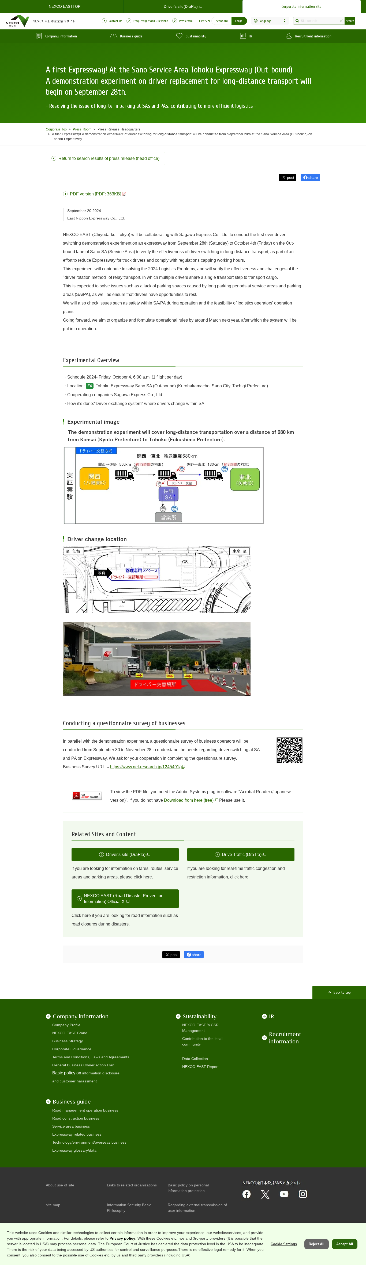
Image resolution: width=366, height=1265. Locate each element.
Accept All (344, 1244)
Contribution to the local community (202, 1041)
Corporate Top (56, 129)
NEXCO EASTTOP (64, 6)
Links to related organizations (132, 1185)
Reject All (316, 1244)
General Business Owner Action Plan (83, 1065)
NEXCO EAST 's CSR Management (200, 1028)
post (290, 177)
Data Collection (195, 1058)
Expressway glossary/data (74, 1150)
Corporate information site (302, 6)
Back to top (342, 992)
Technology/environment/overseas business (89, 1142)
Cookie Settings (284, 1244)
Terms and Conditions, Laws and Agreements (90, 1057)
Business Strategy (67, 1041)
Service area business (71, 1126)
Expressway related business (77, 1134)
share (313, 177)
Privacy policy (122, 1238)
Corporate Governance (71, 1049)
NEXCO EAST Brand (69, 1033)
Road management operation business (85, 1110)
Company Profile (66, 1025)
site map (53, 1205)
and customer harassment (74, 1081)
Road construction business (75, 1118)
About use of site (60, 1185)
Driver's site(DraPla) (181, 6)
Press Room (82, 129)
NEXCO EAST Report (200, 1067)
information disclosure (100, 1073)
